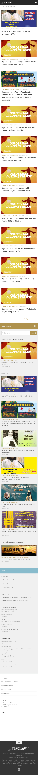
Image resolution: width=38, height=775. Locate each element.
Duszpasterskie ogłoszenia (9, 59)
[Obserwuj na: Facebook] (35, 326)
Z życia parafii (5, 29)
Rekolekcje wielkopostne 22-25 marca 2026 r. (15, 560)
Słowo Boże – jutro (8, 587)
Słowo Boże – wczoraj (9, 584)
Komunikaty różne (6, 557)
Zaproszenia (15, 29)
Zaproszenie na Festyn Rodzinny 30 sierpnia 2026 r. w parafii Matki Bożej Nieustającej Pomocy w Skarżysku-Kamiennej (18, 423)
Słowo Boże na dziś (8, 580)
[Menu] (35, 2)
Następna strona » (30, 319)
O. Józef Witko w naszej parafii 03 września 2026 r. (17, 396)
